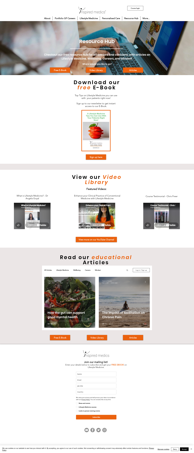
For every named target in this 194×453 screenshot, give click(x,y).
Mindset (98, 270)
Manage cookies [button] (163, 449)
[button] (47, 18)
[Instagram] (104, 430)
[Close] (191, 449)
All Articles (48, 270)
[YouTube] (86, 430)
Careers (87, 270)
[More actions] (91, 281)
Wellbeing (76, 270)
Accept (184, 449)
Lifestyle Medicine (62, 270)
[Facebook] (92, 430)
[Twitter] (98, 430)
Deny (175, 449)
